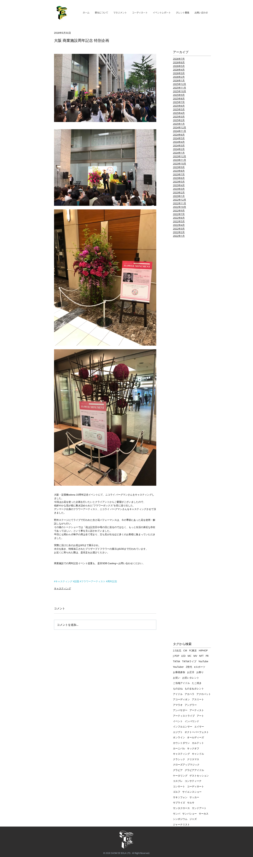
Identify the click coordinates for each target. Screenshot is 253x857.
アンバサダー (180, 710)
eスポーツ (199, 666)
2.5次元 (177, 650)
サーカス (203, 813)
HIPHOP (203, 650)
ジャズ (193, 819)
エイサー (199, 726)
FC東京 (193, 650)
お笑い (176, 677)
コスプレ (178, 781)
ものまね (178, 688)
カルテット (198, 742)
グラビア (178, 770)
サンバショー (189, 813)
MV (195, 655)
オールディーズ (195, 737)
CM (185, 650)
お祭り (200, 672)
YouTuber (178, 666)
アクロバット (203, 694)
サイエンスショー (192, 791)
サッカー (194, 797)
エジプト (178, 732)
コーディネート (195, 786)
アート (200, 715)
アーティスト (196, 710)
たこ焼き (197, 683)
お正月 (190, 672)
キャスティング (62, 588)
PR (207, 655)
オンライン (179, 737)
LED (183, 655)
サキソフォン (180, 797)
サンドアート (199, 808)
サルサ (190, 802)
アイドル (178, 694)
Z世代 (189, 666)
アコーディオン (181, 699)
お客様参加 (179, 672)
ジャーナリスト (181, 824)
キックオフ (193, 748)
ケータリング (180, 775)
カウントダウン (181, 742)
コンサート (179, 786)
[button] (120, 12)
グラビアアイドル (194, 770)
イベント (178, 721)
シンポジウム (180, 819)
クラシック (179, 759)
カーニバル (179, 748)
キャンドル (198, 753)
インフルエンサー (182, 726)
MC (189, 655)
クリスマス (193, 759)
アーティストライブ (184, 715)
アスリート (198, 699)
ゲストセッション (199, 775)
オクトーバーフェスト (197, 732)
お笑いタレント (190, 677)
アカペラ (189, 694)
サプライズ (179, 802)
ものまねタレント (194, 688)
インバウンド (192, 721)
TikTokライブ (189, 661)
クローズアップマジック (186, 764)
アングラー (191, 704)
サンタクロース (181, 808)
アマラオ (178, 704)
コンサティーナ (193, 781)
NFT (201, 655)
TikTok (176, 661)
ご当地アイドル (181, 683)
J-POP (176, 655)
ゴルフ (176, 791)
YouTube (203, 661)
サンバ (176, 813)
